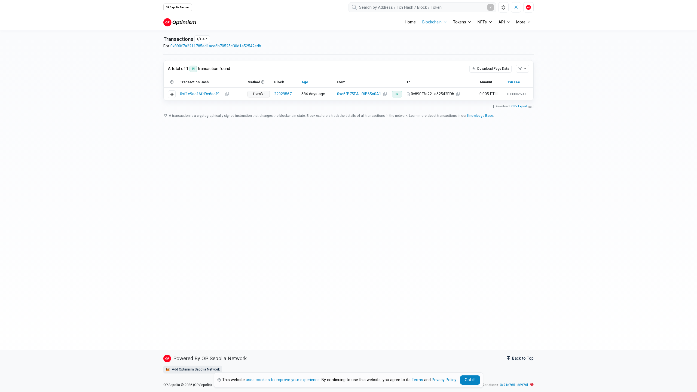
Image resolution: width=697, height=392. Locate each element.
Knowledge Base (480, 116)
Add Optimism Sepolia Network (195, 369)
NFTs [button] (482, 22)
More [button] (520, 22)
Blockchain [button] (432, 22)
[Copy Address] (385, 94)
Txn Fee (513, 82)
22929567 (283, 94)
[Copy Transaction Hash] (227, 94)
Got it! (470, 380)
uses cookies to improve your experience (283, 380)
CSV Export (519, 106)
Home (410, 22)
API (204, 39)
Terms (417, 380)
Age (304, 82)
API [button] (502, 22)
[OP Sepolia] (179, 22)
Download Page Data (492, 68)
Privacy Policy (444, 380)
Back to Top (522, 358)
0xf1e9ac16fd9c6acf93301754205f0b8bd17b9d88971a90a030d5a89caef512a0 (202, 94)
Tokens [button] (459, 22)
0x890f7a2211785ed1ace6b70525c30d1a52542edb (215, 46)
